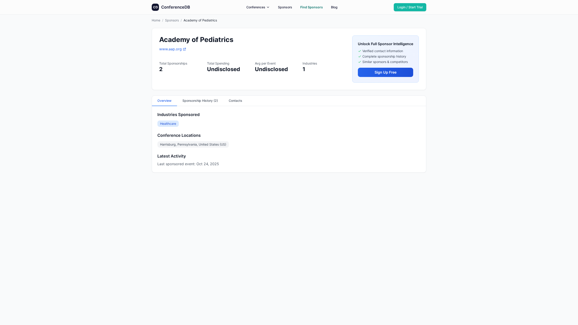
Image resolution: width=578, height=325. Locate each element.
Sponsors (285, 7)
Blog (334, 7)
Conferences (255, 7)
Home (156, 20)
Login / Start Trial (410, 7)
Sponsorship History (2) (200, 100)
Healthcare (168, 123)
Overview (164, 100)
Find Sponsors (311, 7)
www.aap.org (170, 49)
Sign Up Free (385, 72)
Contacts (235, 100)
